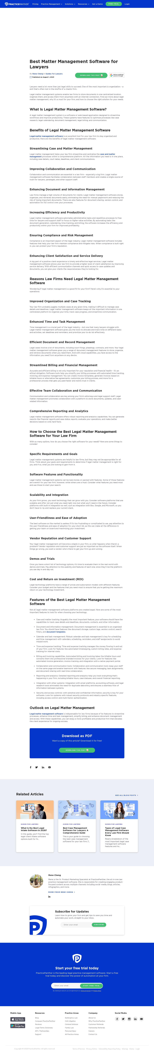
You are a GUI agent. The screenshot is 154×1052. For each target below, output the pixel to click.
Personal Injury (70, 1031)
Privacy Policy (97, 990)
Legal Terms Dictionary (44, 1028)
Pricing (35, 4)
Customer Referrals (96, 1024)
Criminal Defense (71, 1024)
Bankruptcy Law (71, 1018)
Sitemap (125, 1049)
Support (38, 1034)
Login (127, 4)
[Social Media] (117, 1020)
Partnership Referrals (96, 1028)
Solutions (69, 4)
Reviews (38, 1024)
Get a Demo (97, 4)
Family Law (69, 1028)
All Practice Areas (72, 1034)
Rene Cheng (37, 74)
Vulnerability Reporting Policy (110, 1049)
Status (131, 1049)
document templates (55, 632)
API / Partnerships (42, 1031)
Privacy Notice (91, 1049)
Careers (91, 1031)
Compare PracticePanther (45, 1021)
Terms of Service (86, 990)
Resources (82, 4)
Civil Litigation (70, 1021)
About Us (92, 1018)
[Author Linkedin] (49, 897)
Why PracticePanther (96, 1021)
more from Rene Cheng (60, 892)
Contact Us (92, 1034)
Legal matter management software (46, 136)
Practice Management (50, 4)
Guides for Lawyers (54, 74)
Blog (37, 1018)
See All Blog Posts (125, 795)
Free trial (113, 4)
